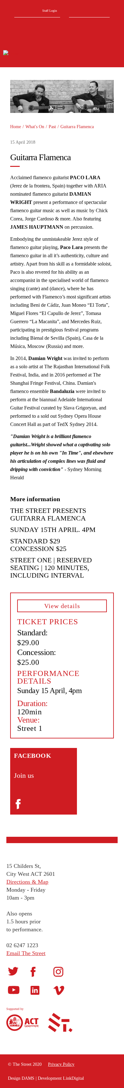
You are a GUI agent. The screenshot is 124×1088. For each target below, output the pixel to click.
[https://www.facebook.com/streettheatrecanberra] (33, 971)
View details (62, 605)
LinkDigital (73, 1078)
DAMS (28, 1078)
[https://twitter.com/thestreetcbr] (13, 971)
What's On (34, 126)
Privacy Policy (61, 1064)
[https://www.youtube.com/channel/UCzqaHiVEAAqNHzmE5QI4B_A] (13, 989)
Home (15, 126)
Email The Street (25, 953)
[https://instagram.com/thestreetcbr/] (58, 971)
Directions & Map (27, 882)
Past (52, 126)
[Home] (35, 54)
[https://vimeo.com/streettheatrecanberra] (58, 990)
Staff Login (49, 10)
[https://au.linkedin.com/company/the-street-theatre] (35, 990)
